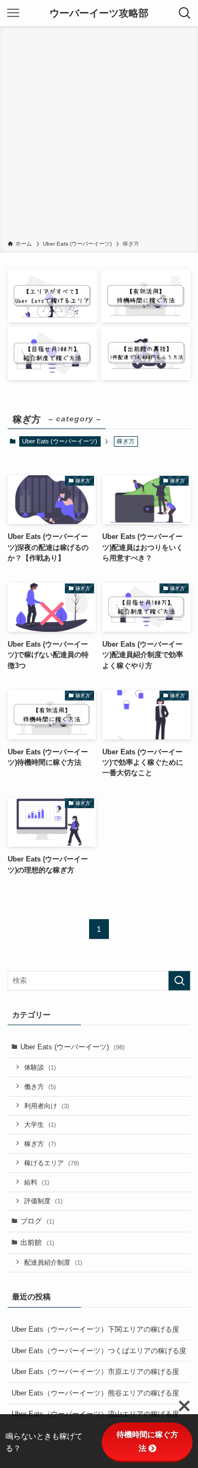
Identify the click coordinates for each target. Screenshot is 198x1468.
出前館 (37, 1242)
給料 (37, 1182)
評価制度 (43, 1200)
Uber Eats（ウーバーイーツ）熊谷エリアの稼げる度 (95, 1393)
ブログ (37, 1221)
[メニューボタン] (13, 13)
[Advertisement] (99, 135)
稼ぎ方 (40, 1143)
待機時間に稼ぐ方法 (147, 1441)
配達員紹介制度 (53, 1262)
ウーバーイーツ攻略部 (99, 13)
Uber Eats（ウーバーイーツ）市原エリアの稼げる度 (95, 1371)
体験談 (40, 1067)
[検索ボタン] (185, 13)
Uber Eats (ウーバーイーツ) (59, 441)
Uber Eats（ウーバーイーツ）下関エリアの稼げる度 (95, 1329)
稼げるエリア (51, 1162)
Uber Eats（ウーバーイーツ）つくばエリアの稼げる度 (99, 1351)
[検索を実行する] (179, 981)
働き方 (40, 1086)
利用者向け (46, 1105)
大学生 (40, 1124)
